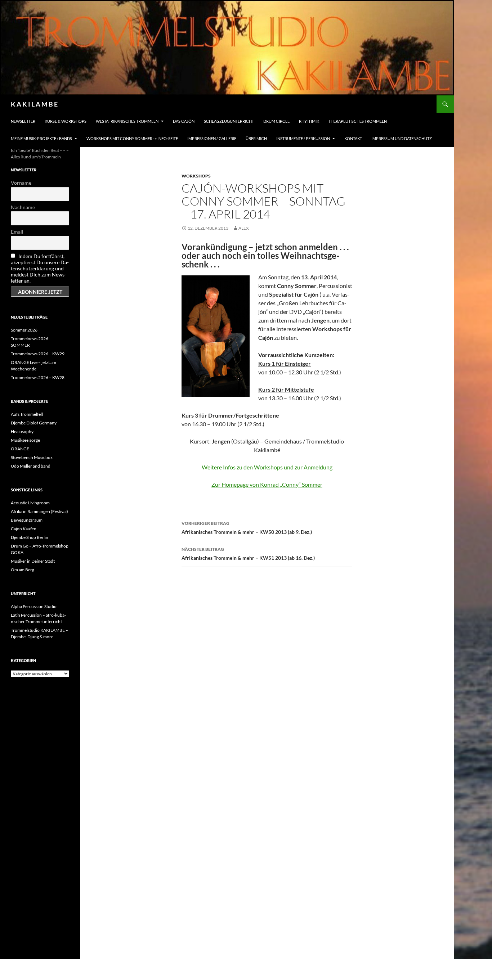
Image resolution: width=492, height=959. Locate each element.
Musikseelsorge (25, 440)
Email (17, 232)
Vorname (21, 183)
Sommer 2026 (24, 330)
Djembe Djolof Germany (34, 423)
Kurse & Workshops (65, 121)
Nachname (23, 207)
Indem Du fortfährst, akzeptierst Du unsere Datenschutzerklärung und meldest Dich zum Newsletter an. (40, 268)
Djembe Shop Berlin (29, 537)
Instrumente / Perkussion (303, 138)
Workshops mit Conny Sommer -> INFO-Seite (132, 138)
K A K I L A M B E (34, 104)
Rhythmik (309, 121)
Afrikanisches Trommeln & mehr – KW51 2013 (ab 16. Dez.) (248, 553)
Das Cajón (183, 121)
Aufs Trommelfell (27, 414)
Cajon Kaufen (23, 528)
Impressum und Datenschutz (401, 138)
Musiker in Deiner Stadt (33, 561)
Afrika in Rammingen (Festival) (39, 511)
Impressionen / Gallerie (211, 138)
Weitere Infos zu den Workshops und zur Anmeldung (267, 467)
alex (243, 228)
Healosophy (22, 431)
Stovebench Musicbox (32, 457)
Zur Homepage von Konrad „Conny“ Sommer (266, 484)
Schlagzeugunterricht (229, 121)
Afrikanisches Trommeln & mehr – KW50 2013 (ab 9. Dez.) (247, 528)
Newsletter (23, 121)
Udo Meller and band (30, 466)
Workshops (196, 176)
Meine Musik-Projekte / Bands (41, 138)
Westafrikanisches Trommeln (127, 121)
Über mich (256, 138)
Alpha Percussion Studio (34, 606)
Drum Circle (276, 121)
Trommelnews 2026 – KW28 (37, 377)
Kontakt (353, 138)
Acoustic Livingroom (30, 502)
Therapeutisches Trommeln (357, 121)
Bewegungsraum (27, 520)
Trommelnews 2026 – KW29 (37, 353)
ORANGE (20, 448)
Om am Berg (22, 569)
